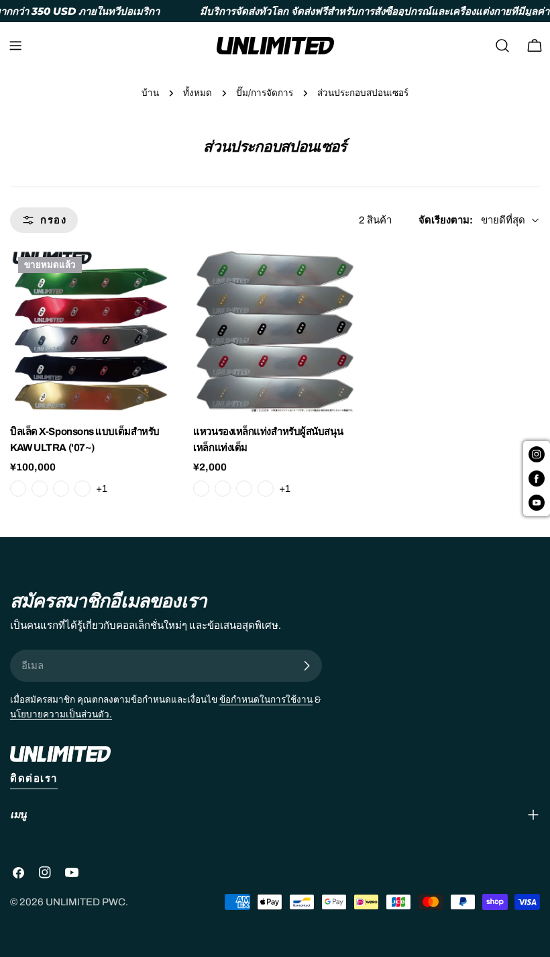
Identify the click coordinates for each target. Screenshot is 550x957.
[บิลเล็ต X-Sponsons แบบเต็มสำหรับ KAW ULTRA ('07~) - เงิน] (18, 489)
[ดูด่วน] (154, 278)
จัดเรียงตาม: (446, 220)
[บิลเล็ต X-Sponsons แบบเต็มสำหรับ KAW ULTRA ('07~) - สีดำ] (40, 489)
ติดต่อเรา (34, 778)
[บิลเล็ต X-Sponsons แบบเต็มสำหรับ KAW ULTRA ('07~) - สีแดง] (82, 489)
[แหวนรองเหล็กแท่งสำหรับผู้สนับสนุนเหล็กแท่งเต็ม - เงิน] (201, 489)
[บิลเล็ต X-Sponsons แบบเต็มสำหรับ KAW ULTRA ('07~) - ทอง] (61, 489)
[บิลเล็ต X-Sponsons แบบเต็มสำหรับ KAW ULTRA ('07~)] (91, 330)
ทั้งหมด (197, 93)
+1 (101, 488)
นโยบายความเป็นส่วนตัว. (61, 714)
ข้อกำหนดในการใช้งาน (266, 700)
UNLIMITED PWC (85, 902)
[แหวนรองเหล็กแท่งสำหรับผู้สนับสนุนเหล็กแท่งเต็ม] (274, 330)
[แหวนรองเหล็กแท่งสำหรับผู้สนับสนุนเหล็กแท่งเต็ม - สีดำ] (223, 489)
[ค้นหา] (502, 45)
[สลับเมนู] (15, 45)
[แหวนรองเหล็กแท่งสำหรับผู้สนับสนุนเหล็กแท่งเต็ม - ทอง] (244, 489)
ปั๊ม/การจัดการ (264, 93)
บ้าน (150, 93)
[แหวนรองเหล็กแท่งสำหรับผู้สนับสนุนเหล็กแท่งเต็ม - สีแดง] (266, 489)
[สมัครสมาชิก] (306, 666)
